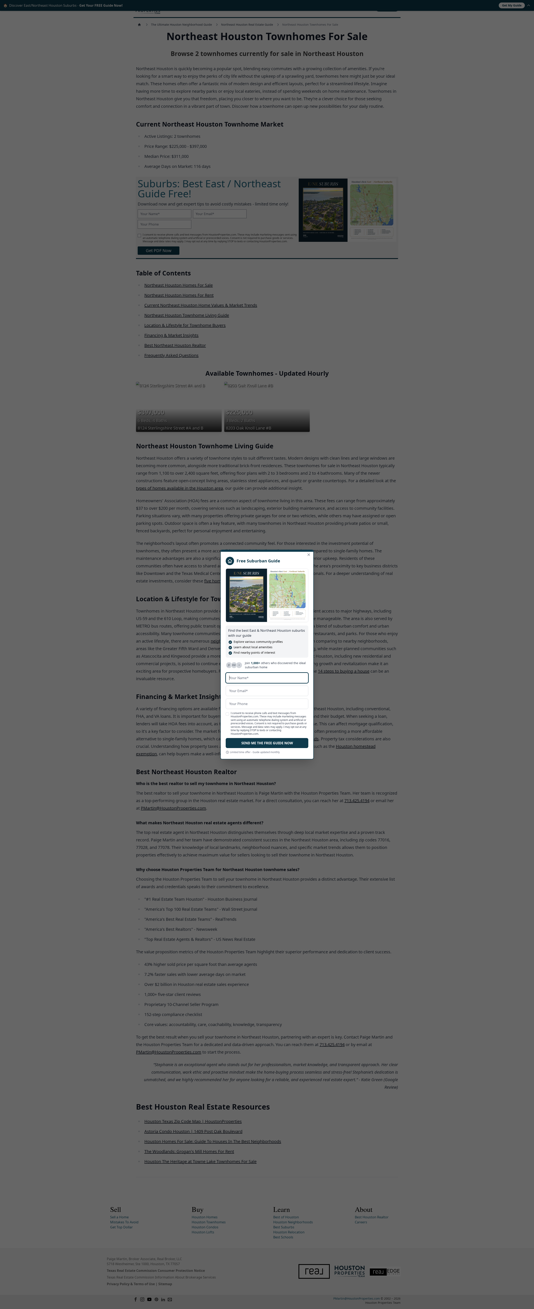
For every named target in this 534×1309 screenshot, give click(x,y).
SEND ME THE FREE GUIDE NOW (267, 743)
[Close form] (309, 555)
